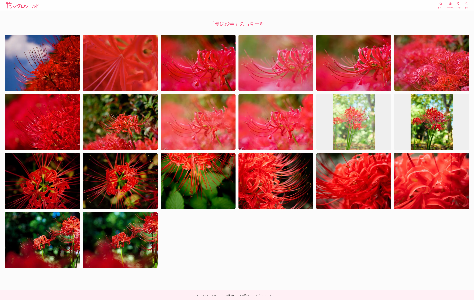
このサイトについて (208, 295)
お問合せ (246, 295)
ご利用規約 (229, 295)
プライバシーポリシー (267, 295)
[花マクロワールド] (22, 5)
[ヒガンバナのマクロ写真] (120, 63)
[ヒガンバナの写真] (42, 63)
